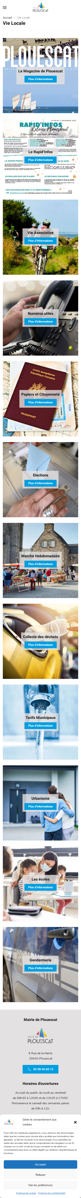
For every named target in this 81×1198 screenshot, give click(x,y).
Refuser (40, 1174)
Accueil (7, 18)
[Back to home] (40, 7)
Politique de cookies (26, 1193)
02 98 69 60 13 (43, 1069)
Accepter (40, 1164)
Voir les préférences (40, 1185)
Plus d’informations (40, 79)
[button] (75, 1122)
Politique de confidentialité (51, 1193)
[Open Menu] (5, 7)
